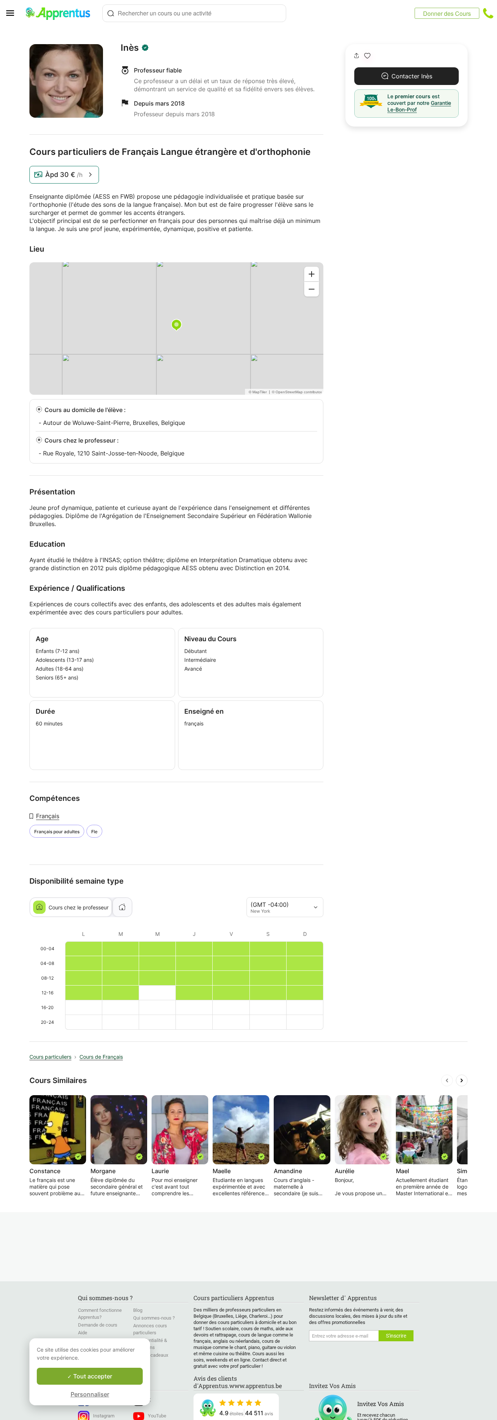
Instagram (103, 1416)
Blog (137, 1310)
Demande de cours (97, 1325)
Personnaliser (90, 1394)
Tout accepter (92, 1376)
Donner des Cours (447, 13)
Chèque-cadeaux (150, 1355)
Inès (130, 48)
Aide (82, 1332)
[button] (367, 55)
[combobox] (194, 13)
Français (47, 816)
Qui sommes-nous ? (154, 1318)
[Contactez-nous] (488, 13)
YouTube (157, 1416)
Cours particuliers (50, 1057)
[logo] (61, 13)
